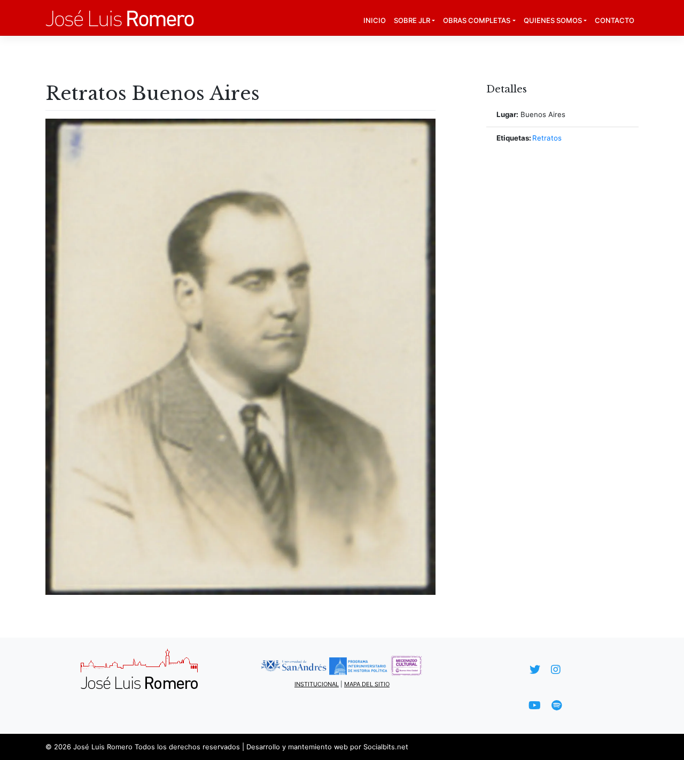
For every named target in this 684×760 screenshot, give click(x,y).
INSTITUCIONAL (316, 684)
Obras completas (476, 20)
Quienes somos (553, 20)
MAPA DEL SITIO (367, 684)
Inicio (374, 20)
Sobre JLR (412, 20)
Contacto (614, 20)
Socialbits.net (385, 746)
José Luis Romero (103, 746)
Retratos (547, 138)
